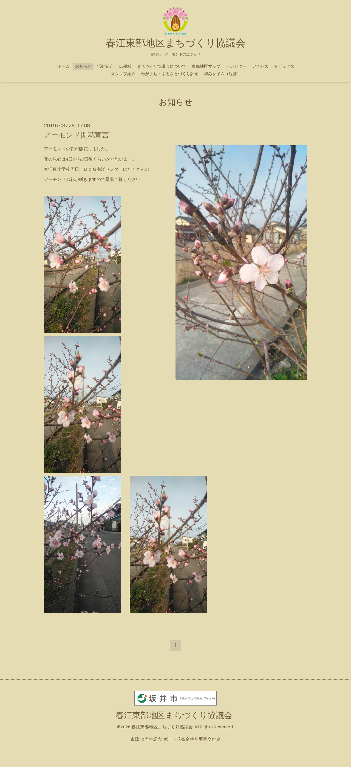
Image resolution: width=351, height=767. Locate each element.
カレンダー (236, 67)
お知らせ (83, 67)
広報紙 (125, 67)
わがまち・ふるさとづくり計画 (170, 74)
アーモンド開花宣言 (76, 135)
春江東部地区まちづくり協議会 (174, 715)
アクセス (260, 67)
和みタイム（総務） (222, 74)
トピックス (284, 67)
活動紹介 (105, 67)
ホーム (63, 67)
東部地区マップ (206, 67)
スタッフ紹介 (123, 74)
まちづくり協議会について (161, 67)
